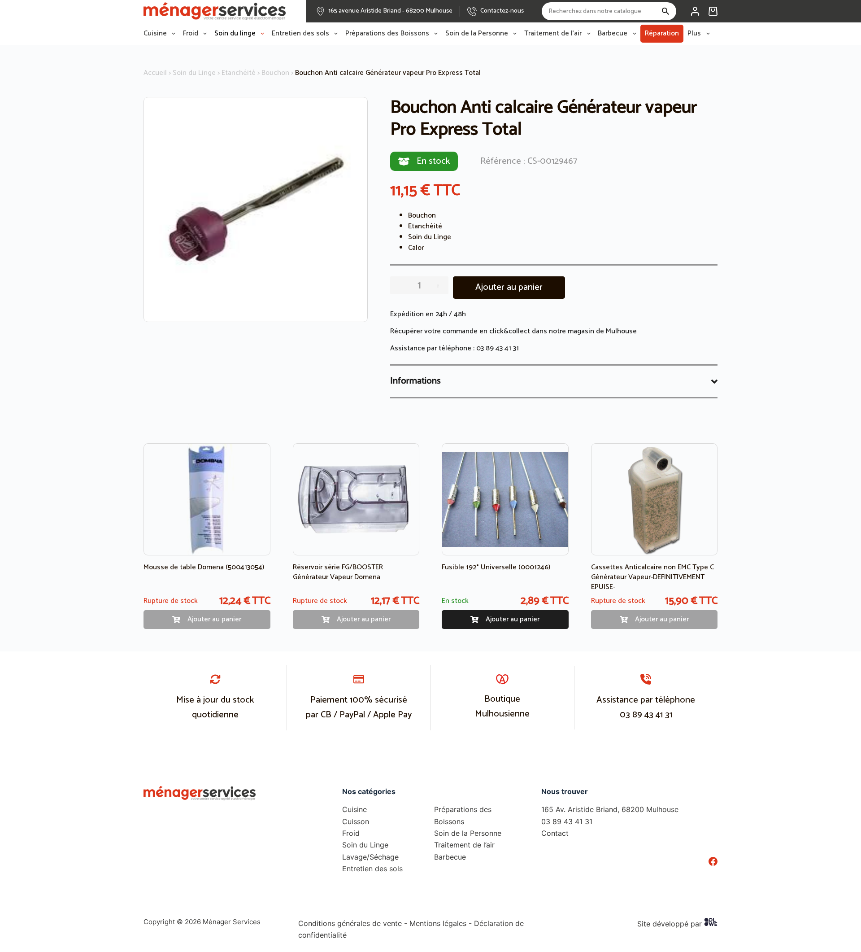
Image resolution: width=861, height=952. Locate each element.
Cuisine (155, 33)
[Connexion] (695, 11)
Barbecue (612, 33)
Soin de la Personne (476, 33)
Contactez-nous (502, 11)
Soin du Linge (194, 73)
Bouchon (275, 73)
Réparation (662, 33)
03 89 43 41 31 (497, 348)
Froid (190, 33)
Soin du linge (235, 33)
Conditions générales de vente (350, 923)
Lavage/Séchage (370, 856)
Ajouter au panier (509, 287)
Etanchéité (239, 73)
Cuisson (355, 821)
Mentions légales (437, 923)
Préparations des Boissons (387, 33)
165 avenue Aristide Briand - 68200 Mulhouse (390, 11)
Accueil (155, 73)
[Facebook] (713, 861)
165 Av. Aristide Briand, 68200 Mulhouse (609, 809)
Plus (694, 33)
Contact (555, 833)
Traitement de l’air (553, 33)
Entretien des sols (300, 33)
